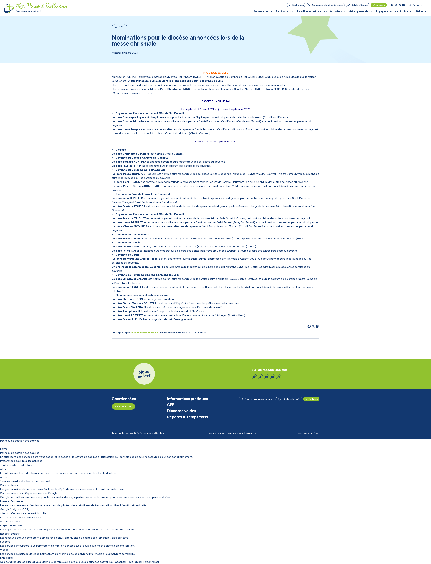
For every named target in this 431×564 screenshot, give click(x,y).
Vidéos (4, 549)
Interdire (17, 521)
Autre (3, 477)
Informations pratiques (187, 399)
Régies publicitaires (11, 525)
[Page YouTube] (403, 5)
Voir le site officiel (30, 517)
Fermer (4, 448)
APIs (3, 469)
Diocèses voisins (181, 411)
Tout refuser (26, 465)
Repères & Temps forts (187, 417)
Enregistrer (6, 557)
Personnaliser (151, 561)
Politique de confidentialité (241, 433)
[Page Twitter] (395, 5)
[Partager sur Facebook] (309, 326)
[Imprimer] (317, 326)
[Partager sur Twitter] (313, 326)
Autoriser (5, 521)
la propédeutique (180, 80)
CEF (170, 405)
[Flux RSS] (278, 376)
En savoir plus (8, 517)
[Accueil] (9, 8)
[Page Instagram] (399, 5)
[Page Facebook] (392, 5)
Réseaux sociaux (10, 533)
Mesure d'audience (11, 501)
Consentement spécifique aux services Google (28, 493)
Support (5, 541)
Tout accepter (9, 465)
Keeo (316, 433)
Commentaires (9, 485)
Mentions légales (215, 433)
